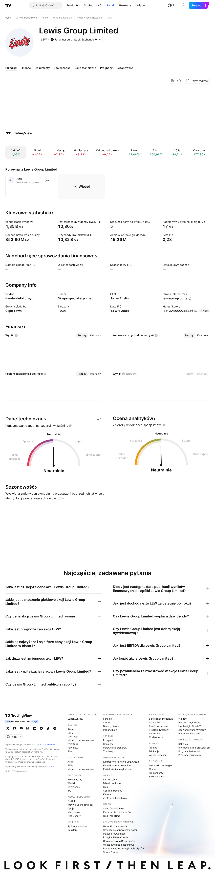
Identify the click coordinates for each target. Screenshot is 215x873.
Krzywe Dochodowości (80, 804)
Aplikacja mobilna (77, 826)
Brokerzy (125, 5)
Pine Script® (74, 815)
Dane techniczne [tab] (85, 68)
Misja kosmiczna (112, 783)
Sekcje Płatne (156, 776)
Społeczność (92, 5)
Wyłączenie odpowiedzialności (120, 829)
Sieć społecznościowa (161, 718)
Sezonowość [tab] (125, 68)
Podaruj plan (110, 729)
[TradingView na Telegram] (41, 728)
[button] (81, 5)
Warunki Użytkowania (115, 826)
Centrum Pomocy (112, 790)
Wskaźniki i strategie (160, 765)
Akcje (71, 729)
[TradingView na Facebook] (14, 728)
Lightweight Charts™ (189, 726)
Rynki (110, 5)
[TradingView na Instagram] (28, 728)
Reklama (183, 743)
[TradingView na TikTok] (48, 728)
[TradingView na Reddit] (54, 728)
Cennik (107, 722)
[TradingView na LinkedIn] (34, 728)
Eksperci (153, 769)
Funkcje (107, 718)
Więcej (141, 5)
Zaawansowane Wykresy (192, 729)
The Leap (108, 751)
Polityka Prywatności (114, 833)
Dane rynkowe (111, 726)
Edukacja (154, 751)
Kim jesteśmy (110, 779)
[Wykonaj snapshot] (172, 81)
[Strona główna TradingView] (8, 5)
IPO (70, 790)
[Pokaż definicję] (35, 221)
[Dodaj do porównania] (47, 180)
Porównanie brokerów (115, 747)
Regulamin (154, 733)
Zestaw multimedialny (115, 798)
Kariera (107, 794)
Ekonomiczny (75, 779)
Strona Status (110, 852)
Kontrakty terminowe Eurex (118, 765)
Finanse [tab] (26, 68)
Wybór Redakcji (157, 755)
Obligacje (73, 736)
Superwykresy (75, 718)
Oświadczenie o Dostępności (119, 841)
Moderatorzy (156, 737)
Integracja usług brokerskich (194, 747)
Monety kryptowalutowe (81, 740)
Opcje (71, 808)
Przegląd (108, 740)
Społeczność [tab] (62, 68)
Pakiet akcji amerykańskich (118, 769)
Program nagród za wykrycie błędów (123, 848)
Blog (105, 786)
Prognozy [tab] (106, 68)
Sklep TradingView (113, 808)
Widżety (182, 718)
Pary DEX (73, 747)
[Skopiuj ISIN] (195, 311)
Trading (153, 747)
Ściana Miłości (156, 722)
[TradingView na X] (7, 728)
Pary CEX (73, 743)
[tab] (82, 335)
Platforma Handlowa (189, 733)
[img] (96, 39)
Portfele (72, 801)
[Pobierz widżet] (179, 81)
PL (174, 5)
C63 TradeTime (111, 815)
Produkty (73, 5)
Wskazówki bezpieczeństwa (118, 844)
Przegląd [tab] (11, 68)
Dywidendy (74, 786)
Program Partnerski (189, 751)
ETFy (70, 732)
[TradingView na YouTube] (21, 728)
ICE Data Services (46, 744)
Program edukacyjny (189, 755)
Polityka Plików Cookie (115, 837)
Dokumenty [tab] (42, 68)
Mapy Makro (74, 812)
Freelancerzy (156, 772)
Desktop (72, 829)
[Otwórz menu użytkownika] (183, 5)
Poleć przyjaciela (158, 726)
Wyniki (71, 783)
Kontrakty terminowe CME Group (121, 761)
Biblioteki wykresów (189, 722)
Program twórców (158, 729)
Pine (70, 751)
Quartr (51, 766)
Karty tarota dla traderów (117, 812)
